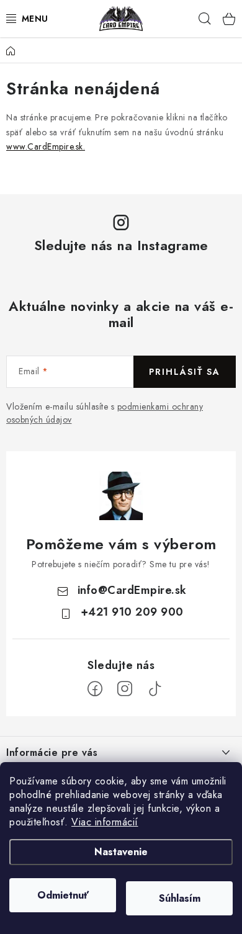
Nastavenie (121, 852)
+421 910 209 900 (132, 612)
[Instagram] (124, 688)
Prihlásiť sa (184, 372)
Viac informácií (104, 822)
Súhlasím (179, 898)
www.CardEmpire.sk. (45, 146)
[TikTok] (154, 688)
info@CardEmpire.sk (132, 590)
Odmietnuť (63, 895)
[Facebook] (94, 688)
